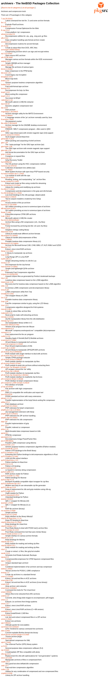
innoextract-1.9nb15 (8, 197)
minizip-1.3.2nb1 (7, 317)
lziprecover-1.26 (7, 282)
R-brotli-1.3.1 (6, 26)
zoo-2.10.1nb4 (6, 658)
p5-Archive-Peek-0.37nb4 (11, 363)
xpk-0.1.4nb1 (6, 642)
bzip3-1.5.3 (5, 96)
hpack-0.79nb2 (6, 170)
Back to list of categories (11, 8)
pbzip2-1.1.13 (6, 398)
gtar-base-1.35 (6, 146)
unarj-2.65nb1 (6, 592)
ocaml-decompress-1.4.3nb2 (12, 344)
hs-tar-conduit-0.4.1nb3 (10, 181)
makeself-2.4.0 (6, 313)
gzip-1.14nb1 (6, 154)
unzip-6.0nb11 (6, 615)
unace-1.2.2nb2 (7, 576)
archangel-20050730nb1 (10, 50)
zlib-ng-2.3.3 (6, 654)
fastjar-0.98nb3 (6, 115)
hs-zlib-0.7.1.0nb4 (8, 189)
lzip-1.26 (4, 278)
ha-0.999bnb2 (6, 162)
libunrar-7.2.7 (6, 247)
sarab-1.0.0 (5, 553)
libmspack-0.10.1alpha (9, 243)
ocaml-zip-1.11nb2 (8, 348)
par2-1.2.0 (5, 390)
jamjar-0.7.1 (5, 201)
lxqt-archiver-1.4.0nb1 (9, 266)
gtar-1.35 (4, 143)
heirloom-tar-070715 (9, 166)
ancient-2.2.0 (6, 42)
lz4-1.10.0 (5, 270)
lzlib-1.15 (4, 286)
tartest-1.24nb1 (6, 569)
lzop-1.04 (4, 301)
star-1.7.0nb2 (6, 561)
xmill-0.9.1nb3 (6, 638)
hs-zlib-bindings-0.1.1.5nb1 (11, 193)
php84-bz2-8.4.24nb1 (9, 406)
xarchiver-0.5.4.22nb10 (10, 627)
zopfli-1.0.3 (5, 662)
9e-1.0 (3, 22)
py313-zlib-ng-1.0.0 (8, 487)
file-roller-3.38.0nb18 (9, 123)
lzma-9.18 (5, 290)
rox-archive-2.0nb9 (8, 511)
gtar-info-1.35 (6, 150)
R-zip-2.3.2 (5, 30)
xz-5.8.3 (4, 646)
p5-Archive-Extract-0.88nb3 (11, 359)
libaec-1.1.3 (5, 228)
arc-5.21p (4, 46)
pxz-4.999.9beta (7, 441)
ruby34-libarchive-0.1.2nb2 (11, 522)
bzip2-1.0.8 (5, 92)
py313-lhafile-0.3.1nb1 (9, 456)
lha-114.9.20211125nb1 (10, 220)
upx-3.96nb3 (6, 623)
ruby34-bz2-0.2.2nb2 (9, 514)
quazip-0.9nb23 (7, 499)
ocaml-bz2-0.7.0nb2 (8, 340)
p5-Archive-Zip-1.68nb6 (10, 371)
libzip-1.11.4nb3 (7, 251)
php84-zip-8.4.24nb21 (9, 414)
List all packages (28, 8)
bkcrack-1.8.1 (6, 73)
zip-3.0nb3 (5, 650)
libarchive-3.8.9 (7, 232)
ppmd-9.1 (4, 433)
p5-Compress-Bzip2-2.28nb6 (12, 379)
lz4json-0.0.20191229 (9, 274)
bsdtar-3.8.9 (5, 84)
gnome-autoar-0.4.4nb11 (10, 135)
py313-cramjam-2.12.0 (9, 452)
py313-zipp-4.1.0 (7, 480)
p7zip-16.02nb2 (7, 387)
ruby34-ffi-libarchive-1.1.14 (11, 518)
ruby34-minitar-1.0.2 (8, 526)
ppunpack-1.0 (6, 437)
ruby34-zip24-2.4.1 (8, 545)
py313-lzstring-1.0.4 (8, 468)
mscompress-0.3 (7, 328)
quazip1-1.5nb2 (7, 503)
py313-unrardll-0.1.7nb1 (10, 476)
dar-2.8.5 (4, 108)
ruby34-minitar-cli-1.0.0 (10, 530)
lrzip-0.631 (5, 255)
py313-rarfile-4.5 (7, 472)
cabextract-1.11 (7, 100)
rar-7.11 (4, 507)
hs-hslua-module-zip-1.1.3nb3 (12, 174)
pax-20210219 (6, 394)
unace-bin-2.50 (7, 580)
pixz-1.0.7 (4, 425)
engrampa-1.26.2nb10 (9, 112)
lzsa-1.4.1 (4, 305)
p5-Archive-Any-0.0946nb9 (11, 352)
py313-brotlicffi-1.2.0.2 (9, 449)
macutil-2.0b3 (6, 309)
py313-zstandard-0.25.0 (10, 495)
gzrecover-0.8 (6, 158)
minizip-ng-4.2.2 (7, 321)
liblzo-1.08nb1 (6, 239)
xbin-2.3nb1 (5, 631)
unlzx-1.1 (4, 600)
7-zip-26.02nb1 (7, 19)
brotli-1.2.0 (5, 81)
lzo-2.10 (4, 297)
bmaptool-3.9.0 (6, 77)
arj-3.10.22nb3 (6, 53)
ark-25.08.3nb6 (7, 57)
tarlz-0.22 (4, 565)
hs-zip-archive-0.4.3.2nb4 (10, 185)
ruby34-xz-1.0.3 (7, 538)
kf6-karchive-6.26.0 (8, 208)
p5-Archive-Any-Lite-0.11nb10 (12, 356)
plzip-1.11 (4, 429)
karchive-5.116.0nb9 (9, 205)
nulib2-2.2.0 (5, 336)
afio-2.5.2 (4, 38)
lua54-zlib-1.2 (6, 259)
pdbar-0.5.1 (5, 402)
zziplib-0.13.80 (6, 673)
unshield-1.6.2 (6, 611)
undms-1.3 (5, 596)
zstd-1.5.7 (4, 665)
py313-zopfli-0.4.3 (8, 491)
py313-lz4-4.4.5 (7, 464)
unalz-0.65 (5, 584)
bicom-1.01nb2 (6, 69)
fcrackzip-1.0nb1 (7, 119)
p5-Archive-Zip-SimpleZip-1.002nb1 (14, 375)
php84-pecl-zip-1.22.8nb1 (11, 410)
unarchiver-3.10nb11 (9, 588)
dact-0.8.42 (5, 104)
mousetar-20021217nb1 (10, 325)
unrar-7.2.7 (5, 604)
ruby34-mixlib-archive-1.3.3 (11, 534)
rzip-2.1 (4, 549)
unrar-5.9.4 (5, 607)
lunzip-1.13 (5, 263)
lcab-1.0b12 (5, 216)
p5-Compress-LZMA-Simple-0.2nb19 (15, 383)
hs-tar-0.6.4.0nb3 (7, 177)
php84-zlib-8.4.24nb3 (9, 418)
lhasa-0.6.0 (5, 224)
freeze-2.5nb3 (6, 127)
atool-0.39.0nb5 (7, 65)
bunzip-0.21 (5, 88)
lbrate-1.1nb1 (6, 212)
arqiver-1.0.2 (6, 61)
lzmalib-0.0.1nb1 (7, 294)
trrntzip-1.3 (5, 573)
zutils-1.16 (5, 669)
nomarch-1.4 (6, 332)
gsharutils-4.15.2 (7, 139)
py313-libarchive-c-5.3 (9, 460)
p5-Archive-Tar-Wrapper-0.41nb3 (13, 367)
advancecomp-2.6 (8, 34)
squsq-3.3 (5, 557)
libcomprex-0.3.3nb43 (9, 236)
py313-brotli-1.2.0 (7, 445)
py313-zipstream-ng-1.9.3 (11, 483)
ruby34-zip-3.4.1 (7, 542)
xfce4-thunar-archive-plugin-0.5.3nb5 (15, 634)
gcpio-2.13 (5, 131)
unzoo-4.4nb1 (6, 619)
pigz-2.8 (4, 421)
